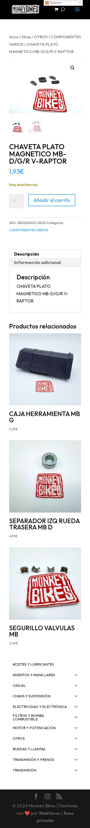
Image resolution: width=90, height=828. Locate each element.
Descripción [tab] (26, 254)
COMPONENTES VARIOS (28, 230)
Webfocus (49, 813)
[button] (72, 68)
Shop (26, 36)
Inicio (14, 36)
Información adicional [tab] (37, 262)
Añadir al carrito (52, 200)
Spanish (55, 3)
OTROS (41, 36)
